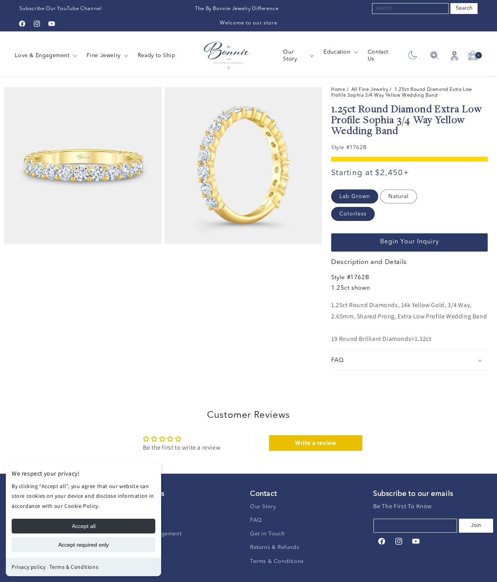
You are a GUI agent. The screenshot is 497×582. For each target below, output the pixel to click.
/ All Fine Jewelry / (370, 89)
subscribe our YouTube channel (60, 8)
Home (339, 89)
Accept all (84, 526)
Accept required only (83, 545)
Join (476, 525)
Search (464, 8)
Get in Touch (267, 533)
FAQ (256, 520)
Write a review (315, 443)
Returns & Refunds (274, 547)
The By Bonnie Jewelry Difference (236, 8)
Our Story (263, 506)
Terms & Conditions (73, 566)
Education (336, 52)
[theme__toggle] (412, 56)
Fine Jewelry (104, 55)
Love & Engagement (42, 55)
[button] (45, 55)
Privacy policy (28, 566)
